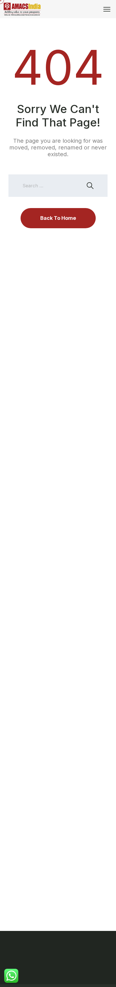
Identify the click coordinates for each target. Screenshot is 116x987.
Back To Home (58, 218)
